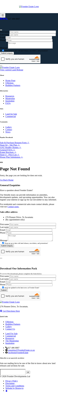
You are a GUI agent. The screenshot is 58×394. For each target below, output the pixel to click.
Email (2, 37)
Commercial (10, 116)
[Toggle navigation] (2, 15)
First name (4, 32)
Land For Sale (11, 333)
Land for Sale (11, 114)
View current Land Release (11, 70)
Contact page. (13, 207)
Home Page (10, 80)
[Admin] (6, 390)
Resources (9, 96)
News (7, 132)
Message (3, 48)
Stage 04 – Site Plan (9, 145)
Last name (4, 34)
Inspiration (9, 101)
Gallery (8, 127)
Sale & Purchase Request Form (13, 143)
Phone (2, 40)
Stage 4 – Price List (8, 155)
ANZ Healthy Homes (9, 147)
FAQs (8, 103)
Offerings (9, 83)
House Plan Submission (10, 157)
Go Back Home (6, 180)
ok (28, 372)
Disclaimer (10, 383)
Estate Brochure (7, 152)
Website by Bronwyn (14, 388)
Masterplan (10, 98)
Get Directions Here (11, 311)
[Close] (1, 65)
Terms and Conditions (14, 386)
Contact (8, 129)
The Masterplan (12, 341)
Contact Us (10, 329)
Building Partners (12, 85)
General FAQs (6, 150)
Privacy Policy (11, 381)
